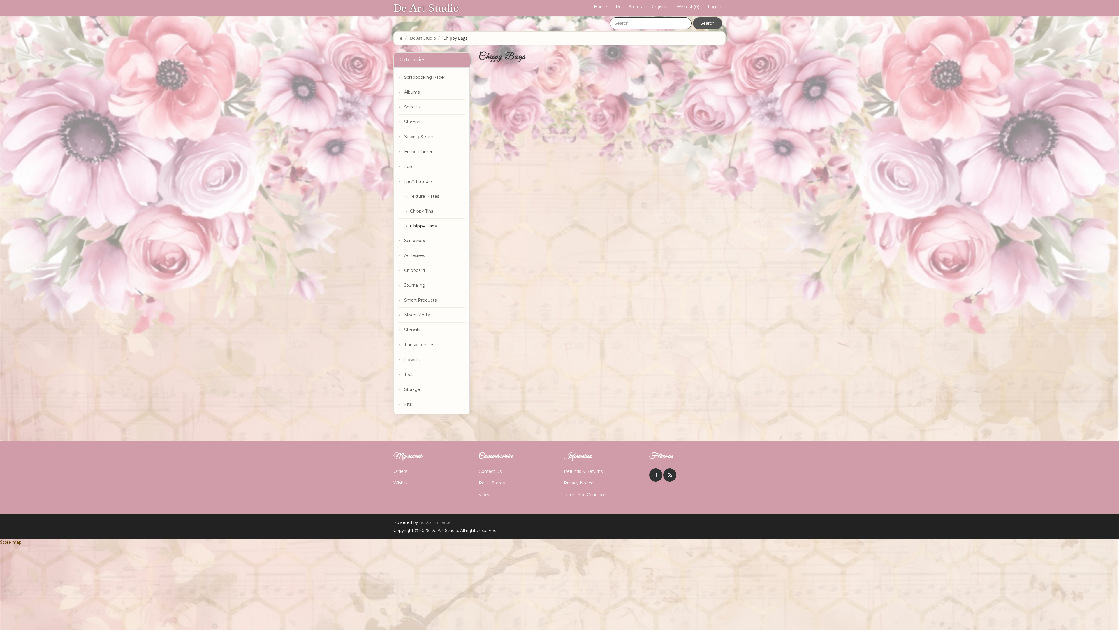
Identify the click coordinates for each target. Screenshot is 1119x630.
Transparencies (419, 344)
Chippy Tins (421, 211)
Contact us (490, 471)
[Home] (401, 38)
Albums (412, 92)
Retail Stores (629, 6)
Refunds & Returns (583, 471)
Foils (408, 166)
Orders (400, 471)
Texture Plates (424, 196)
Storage (412, 389)
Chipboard (414, 270)
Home (600, 6)
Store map (11, 542)
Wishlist (401, 483)
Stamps (412, 122)
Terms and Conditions (586, 494)
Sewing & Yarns (419, 136)
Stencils (412, 329)
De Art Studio (426, 8)
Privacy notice (579, 483)
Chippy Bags (423, 226)
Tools (409, 374)
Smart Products (420, 300)
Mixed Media (417, 315)
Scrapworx (414, 240)
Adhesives (414, 255)
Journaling (414, 285)
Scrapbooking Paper (424, 77)
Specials (412, 107)
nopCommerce (435, 522)
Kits (408, 404)
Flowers (412, 359)
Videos (485, 494)
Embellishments (420, 151)
